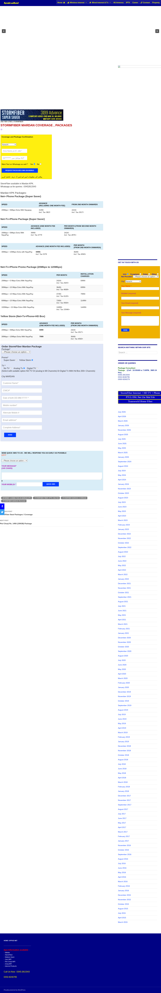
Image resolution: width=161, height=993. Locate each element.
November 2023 (124, 489)
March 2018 (123, 782)
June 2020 (122, 665)
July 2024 (122, 471)
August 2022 (123, 552)
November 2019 (124, 696)
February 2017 (124, 836)
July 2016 (122, 863)
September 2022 (124, 547)
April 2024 (122, 480)
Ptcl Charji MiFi (10, 962)
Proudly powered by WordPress (14, 990)
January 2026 (123, 425)
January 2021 (123, 633)
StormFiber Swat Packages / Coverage (16, 513)
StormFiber (18, 122)
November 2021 (124, 588)
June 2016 (122, 868)
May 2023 (122, 511)
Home (59, 3)
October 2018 (123, 755)
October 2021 (123, 593)
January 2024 (123, 484)
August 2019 (123, 710)
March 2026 (123, 421)
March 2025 (123, 453)
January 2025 (123, 457)
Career (135, 3)
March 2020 (123, 678)
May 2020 (122, 669)
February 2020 (124, 683)
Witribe (7, 952)
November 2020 (124, 642)
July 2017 (122, 814)
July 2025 (122, 439)
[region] (80, 31)
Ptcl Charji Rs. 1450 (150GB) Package (16, 522)
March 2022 (123, 574)
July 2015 (122, 913)
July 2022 (122, 556)
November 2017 (124, 800)
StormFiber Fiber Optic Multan (46, 498)
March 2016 (123, 881)
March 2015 (123, 922)
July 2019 (122, 714)
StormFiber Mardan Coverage (74, 498)
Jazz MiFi (8, 959)
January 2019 (123, 742)
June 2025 (122, 444)
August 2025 (123, 434)
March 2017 (123, 832)
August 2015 (123, 909)
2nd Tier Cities (7, 122)
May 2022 (122, 565)
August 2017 (123, 809)
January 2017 (123, 841)
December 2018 (124, 746)
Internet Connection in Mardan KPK (17, 498)
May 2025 (122, 448)
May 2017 (122, 823)
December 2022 (124, 534)
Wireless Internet (77, 3)
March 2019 (123, 732)
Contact (146, 3)
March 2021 (123, 624)
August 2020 (123, 656)
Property (156, 3)
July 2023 (122, 502)
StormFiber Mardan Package (14, 501)
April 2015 (122, 918)
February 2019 (124, 737)
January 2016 (123, 891)
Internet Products (11, 966)
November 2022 (124, 538)
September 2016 (124, 854)
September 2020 (124, 651)
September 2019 (124, 705)
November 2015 (124, 900)
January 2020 (123, 687)
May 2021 (122, 615)
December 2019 (124, 692)
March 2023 (123, 520)
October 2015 (123, 904)
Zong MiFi (8, 964)
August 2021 (123, 602)
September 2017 (124, 805)
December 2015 (124, 895)
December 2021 (124, 583)
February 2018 (124, 787)
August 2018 (123, 760)
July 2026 (122, 412)
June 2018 (122, 769)
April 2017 (122, 827)
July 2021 (122, 606)
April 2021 (122, 620)
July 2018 (122, 764)
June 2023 (122, 507)
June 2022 (122, 561)
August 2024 (123, 466)
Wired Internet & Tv (100, 3)
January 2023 (123, 529)
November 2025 (124, 430)
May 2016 (122, 872)
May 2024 (122, 475)
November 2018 (124, 751)
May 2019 (122, 723)
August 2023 (123, 498)
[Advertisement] (57, 88)
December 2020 (124, 638)
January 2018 (123, 791)
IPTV (128, 3)
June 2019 (122, 719)
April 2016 (122, 877)
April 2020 (122, 674)
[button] (4, 31)
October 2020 (123, 647)
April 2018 (122, 778)
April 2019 (122, 728)
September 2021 (124, 597)
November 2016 (124, 845)
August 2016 (123, 859)
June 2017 (122, 818)
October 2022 (123, 543)
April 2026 (122, 416)
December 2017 (124, 796)
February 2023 (124, 525)
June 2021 (122, 611)
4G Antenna (118, 3)
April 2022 (122, 570)
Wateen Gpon (9, 957)
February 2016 (124, 886)
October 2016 (123, 850)
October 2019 (123, 701)
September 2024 (124, 462)
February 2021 (124, 629)
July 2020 (122, 660)
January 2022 (123, 579)
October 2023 (123, 493)
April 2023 (122, 516)
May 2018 (122, 773)
